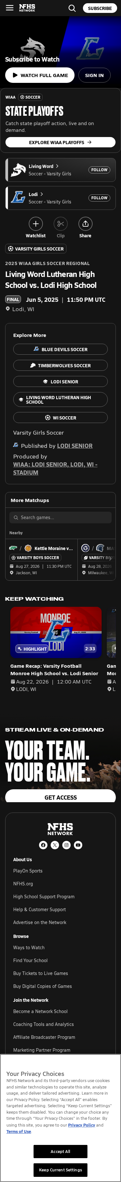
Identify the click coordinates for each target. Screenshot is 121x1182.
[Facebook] (43, 845)
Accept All (60, 1151)
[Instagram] (66, 845)
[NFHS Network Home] (27, 8)
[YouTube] (78, 845)
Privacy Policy (81, 1125)
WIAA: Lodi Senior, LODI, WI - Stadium (55, 468)
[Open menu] (9, 8)
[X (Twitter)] (55, 845)
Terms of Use (18, 1131)
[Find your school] (72, 8)
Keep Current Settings (60, 1170)
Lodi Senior (75, 445)
